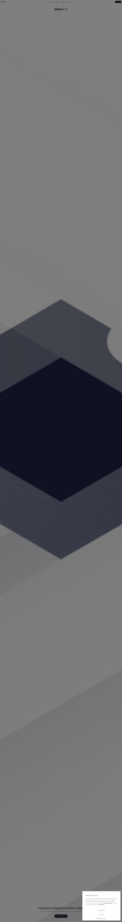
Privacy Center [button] (101, 904)
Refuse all (101, 914)
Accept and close (101, 910)
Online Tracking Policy (107, 902)
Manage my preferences (101, 918)
